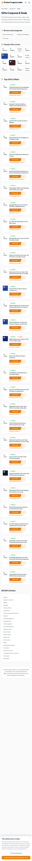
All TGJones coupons (14, 347)
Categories (12, 8)
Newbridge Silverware (9, 645)
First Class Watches (8, 626)
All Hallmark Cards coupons (16, 397)
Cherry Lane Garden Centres (11, 613)
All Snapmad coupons (14, 313)
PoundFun (6, 648)
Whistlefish (6, 658)
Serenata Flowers (8, 650)
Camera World (7, 608)
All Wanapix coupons (14, 414)
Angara (5, 597)
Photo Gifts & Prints (8, 34)
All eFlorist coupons (14, 431)
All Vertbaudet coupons (15, 95)
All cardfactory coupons (15, 296)
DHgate (5, 616)
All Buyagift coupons (14, 112)
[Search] (25, 2)
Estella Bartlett (7, 621)
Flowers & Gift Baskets (23, 34)
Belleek (5, 602)
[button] (16, 90)
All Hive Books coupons (15, 380)
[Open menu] (29, 2)
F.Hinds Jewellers (7, 624)
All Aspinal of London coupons (16, 162)
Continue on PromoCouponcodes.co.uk (16, 857)
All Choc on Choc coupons (15, 464)
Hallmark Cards (7, 629)
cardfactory (6, 610)
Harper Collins (7, 632)
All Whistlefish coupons (15, 498)
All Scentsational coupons (15, 515)
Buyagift (5, 605)
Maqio (5, 642)
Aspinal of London (8, 600)
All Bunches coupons (14, 229)
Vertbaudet (6, 656)
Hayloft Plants (7, 634)
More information (17, 853)
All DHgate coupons (14, 129)
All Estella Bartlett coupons (15, 565)
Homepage (4, 8)
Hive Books (6, 637)
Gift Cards (5, 38)
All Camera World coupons (15, 582)
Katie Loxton (6, 640)
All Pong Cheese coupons (15, 481)
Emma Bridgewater (8, 618)
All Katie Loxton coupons (15, 263)
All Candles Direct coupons (16, 532)
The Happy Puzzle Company (10, 653)
